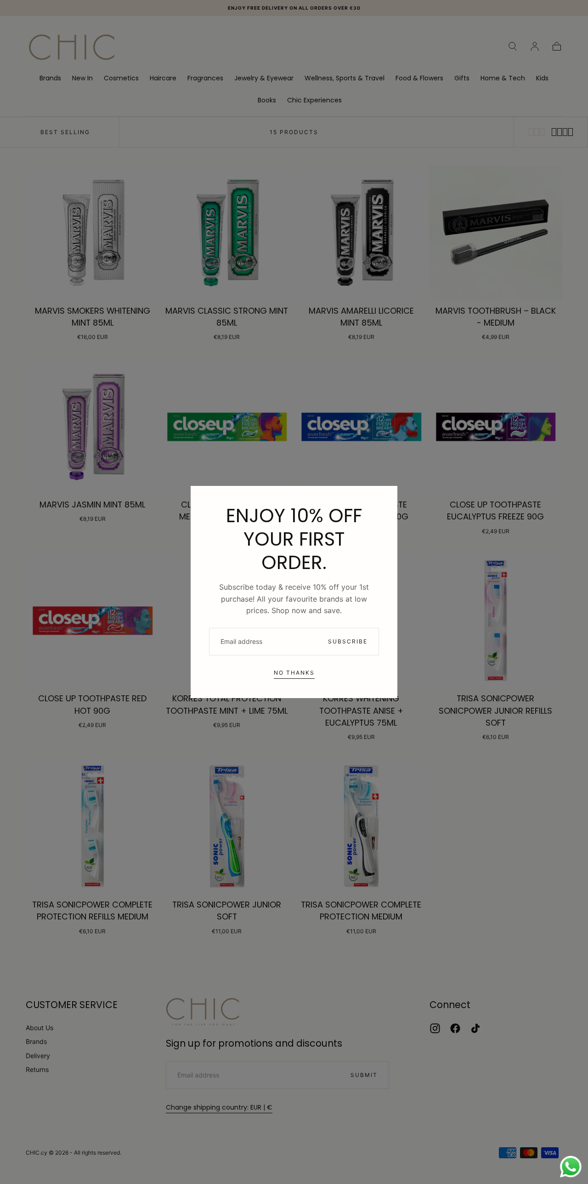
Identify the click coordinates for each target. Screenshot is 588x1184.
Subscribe (348, 641)
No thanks (294, 672)
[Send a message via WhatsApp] (570, 1166)
